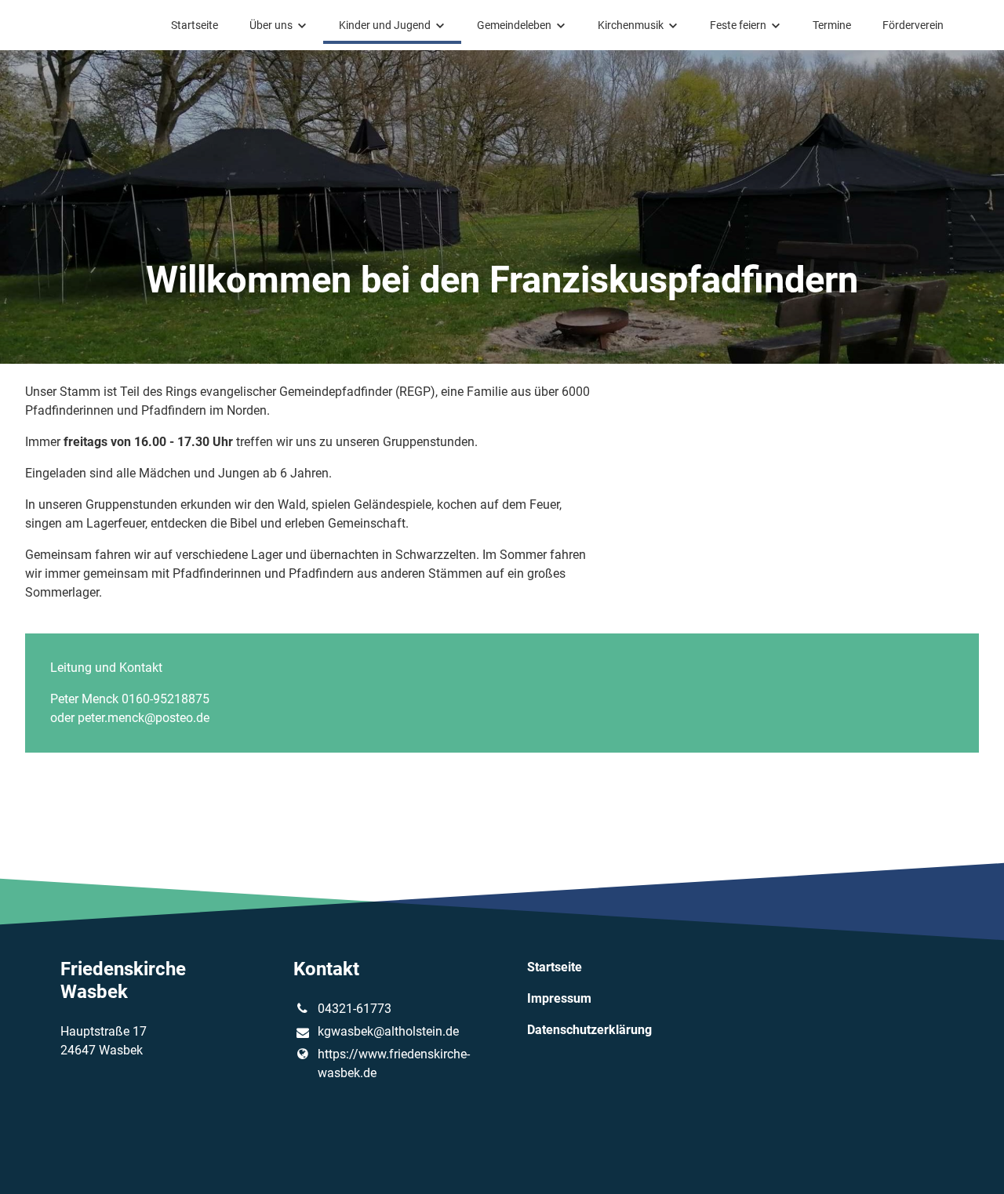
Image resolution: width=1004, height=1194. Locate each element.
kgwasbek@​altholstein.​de (388, 1031)
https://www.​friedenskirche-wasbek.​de (394, 1063)
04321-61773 (354, 1008)
